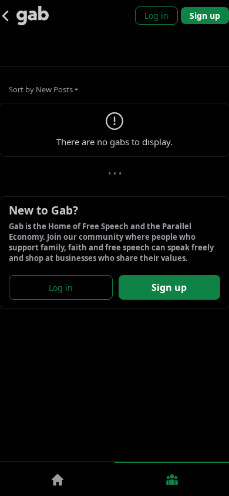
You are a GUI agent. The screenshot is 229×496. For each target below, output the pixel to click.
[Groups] (171, 479)
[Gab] (32, 15)
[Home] (57, 479)
